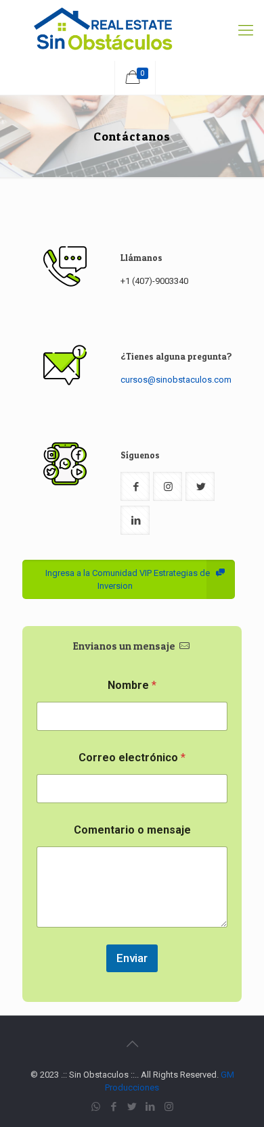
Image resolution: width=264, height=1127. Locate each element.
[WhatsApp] (96, 1107)
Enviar (132, 958)
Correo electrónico (132, 757)
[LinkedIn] (151, 1107)
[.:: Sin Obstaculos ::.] (132, 30)
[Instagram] (169, 1107)
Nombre (132, 685)
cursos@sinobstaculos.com (176, 380)
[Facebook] (114, 1107)
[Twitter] (132, 1107)
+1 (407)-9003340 (154, 281)
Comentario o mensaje (132, 829)
